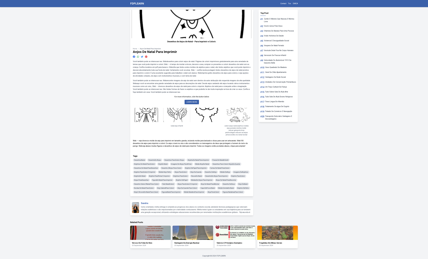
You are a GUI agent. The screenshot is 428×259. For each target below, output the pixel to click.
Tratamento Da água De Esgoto (277, 106)
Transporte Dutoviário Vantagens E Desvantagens (278, 117)
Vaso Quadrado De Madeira (276, 67)
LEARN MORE (191, 102)
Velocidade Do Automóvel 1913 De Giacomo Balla (277, 61)
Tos (289, 3)
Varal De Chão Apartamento (275, 72)
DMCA (295, 3)
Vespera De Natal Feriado (274, 45)
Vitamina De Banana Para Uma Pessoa (279, 31)
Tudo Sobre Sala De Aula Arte (276, 92)
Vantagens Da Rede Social (275, 77)
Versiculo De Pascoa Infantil (275, 55)
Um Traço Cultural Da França (276, 87)
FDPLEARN (137, 3)
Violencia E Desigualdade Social (276, 41)
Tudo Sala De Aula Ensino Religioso (279, 97)
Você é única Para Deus (273, 26)
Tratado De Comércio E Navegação (278, 111)
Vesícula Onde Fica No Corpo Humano (278, 50)
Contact (283, 3)
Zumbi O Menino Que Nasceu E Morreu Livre (279, 20)
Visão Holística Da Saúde (274, 36)
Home (135, 49)
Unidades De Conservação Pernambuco (280, 82)
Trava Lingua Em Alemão (274, 101)
